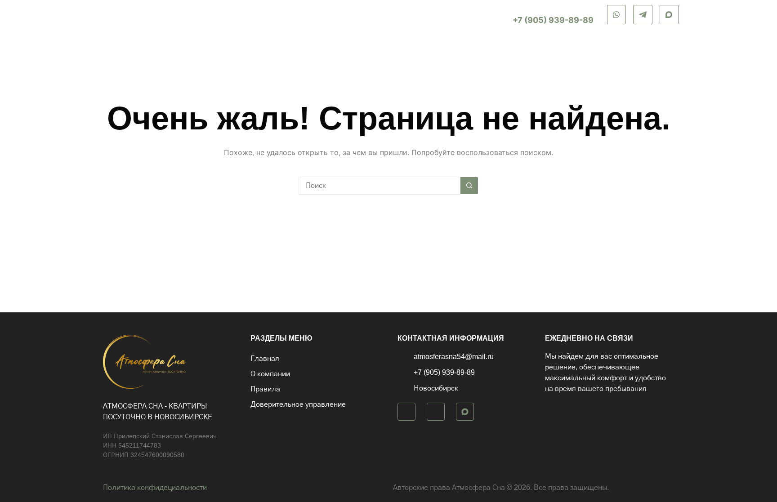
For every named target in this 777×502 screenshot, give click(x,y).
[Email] (669, 14)
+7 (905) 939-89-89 (553, 20)
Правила (542, 49)
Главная (439, 49)
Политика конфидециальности (155, 487)
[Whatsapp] (406, 412)
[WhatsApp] (616, 14)
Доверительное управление (624, 49)
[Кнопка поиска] (469, 186)
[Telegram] (642, 14)
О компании (490, 49)
